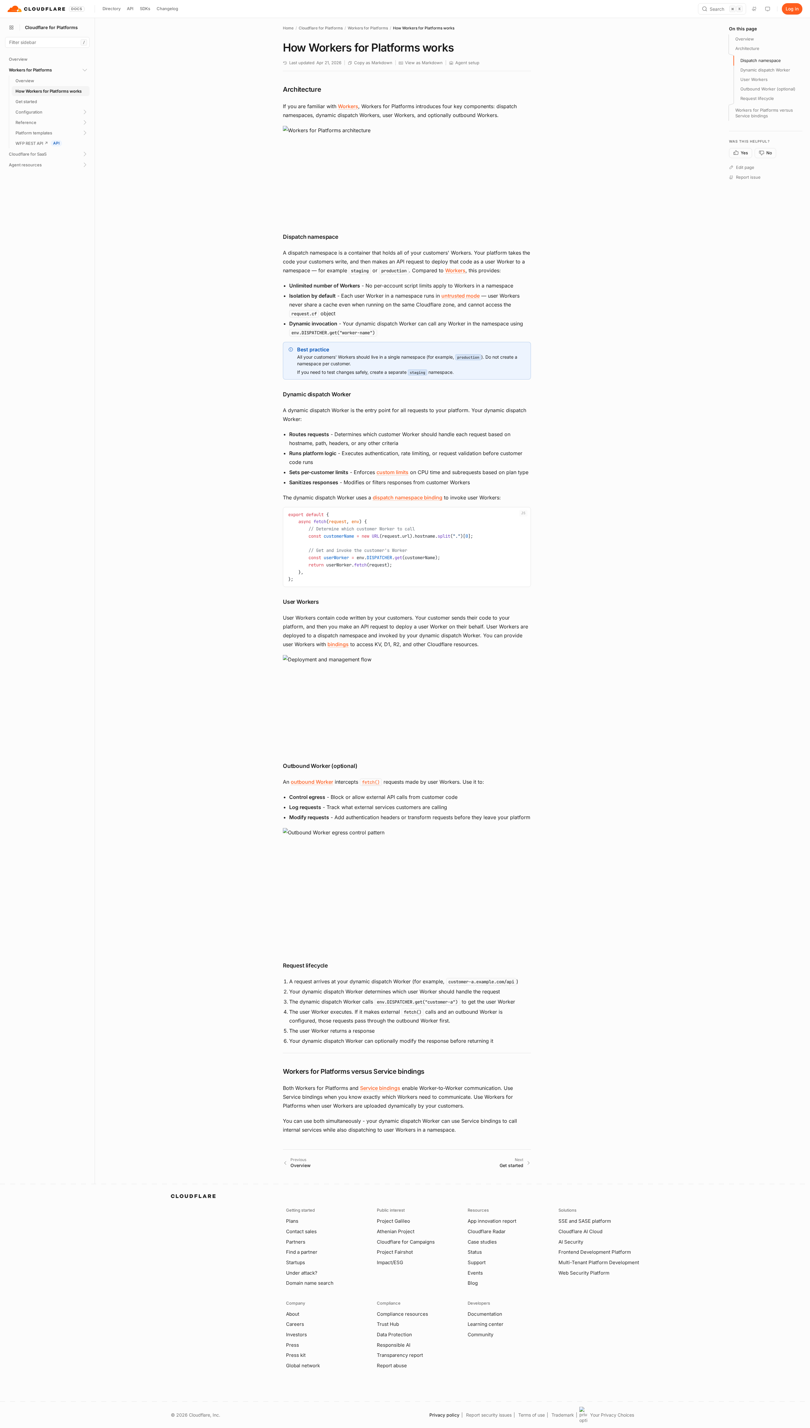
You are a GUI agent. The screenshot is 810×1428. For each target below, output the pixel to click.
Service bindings (380, 1088)
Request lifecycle (757, 98)
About (292, 1314)
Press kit (296, 1355)
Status (475, 1252)
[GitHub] (754, 9)
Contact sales (301, 1231)
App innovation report (492, 1221)
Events (475, 1273)
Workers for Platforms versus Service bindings (764, 113)
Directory (112, 8)
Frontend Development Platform (594, 1252)
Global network (303, 1366)
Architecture (747, 48)
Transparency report (400, 1355)
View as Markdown (424, 62)
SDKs (145, 8)
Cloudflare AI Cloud (580, 1231)
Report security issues (489, 1415)
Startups (295, 1262)
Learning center (485, 1324)
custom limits (392, 472)
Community (480, 1335)
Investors (296, 1335)
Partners (295, 1242)
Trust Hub (388, 1324)
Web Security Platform (583, 1273)
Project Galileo (393, 1221)
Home (288, 28)
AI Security (570, 1242)
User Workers (754, 79)
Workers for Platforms (368, 28)
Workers (348, 106)
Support (477, 1262)
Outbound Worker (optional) (767, 88)
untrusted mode (460, 296)
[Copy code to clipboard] (523, 514)
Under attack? (301, 1273)
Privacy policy (444, 1415)
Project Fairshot (395, 1252)
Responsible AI (393, 1345)
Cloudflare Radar (487, 1231)
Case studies (482, 1242)
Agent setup (467, 62)
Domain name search (309, 1283)
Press (292, 1345)
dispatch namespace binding (407, 497)
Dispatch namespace (760, 60)
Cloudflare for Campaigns (406, 1242)
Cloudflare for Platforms (321, 28)
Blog (473, 1283)
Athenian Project (395, 1231)
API (130, 8)
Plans (292, 1221)
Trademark (562, 1415)
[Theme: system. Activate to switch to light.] (768, 9)
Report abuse (392, 1366)
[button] (407, 174)
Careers (295, 1324)
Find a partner (301, 1252)
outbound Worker (312, 782)
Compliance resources (402, 1314)
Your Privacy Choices (612, 1415)
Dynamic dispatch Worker (765, 69)
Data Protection (394, 1335)
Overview (744, 38)
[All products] (11, 27)
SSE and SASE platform (584, 1221)
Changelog (167, 8)
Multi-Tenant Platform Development (598, 1262)
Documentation (485, 1314)
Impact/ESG (390, 1262)
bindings (338, 644)
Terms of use (531, 1415)
